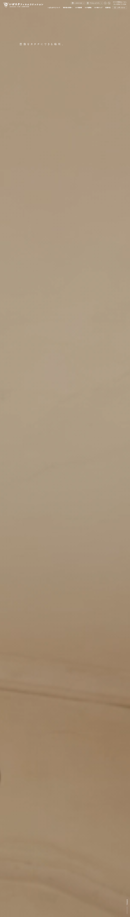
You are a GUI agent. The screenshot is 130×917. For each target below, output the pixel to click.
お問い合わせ (121, 7)
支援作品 (107, 7)
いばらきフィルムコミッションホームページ (23, 4)
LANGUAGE (79, 3)
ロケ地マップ (98, 7)
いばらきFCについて (54, 7)
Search (105, 3)
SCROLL (127, 906)
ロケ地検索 (78, 7)
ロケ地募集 (88, 7)
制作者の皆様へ (67, 7)
